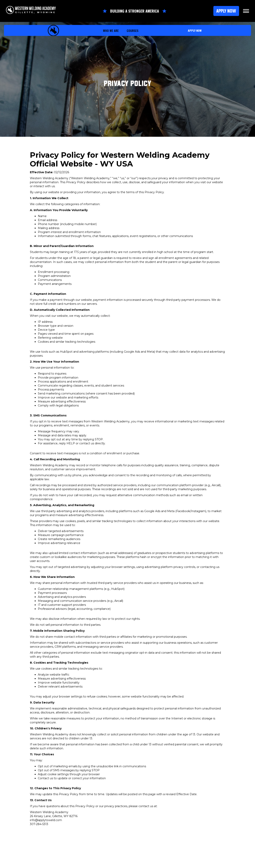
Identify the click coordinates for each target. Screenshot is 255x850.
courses (132, 30)
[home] (53, 30)
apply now (195, 30)
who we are (111, 30)
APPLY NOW (226, 10)
